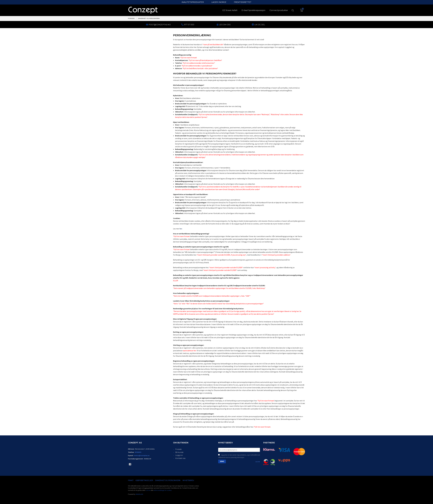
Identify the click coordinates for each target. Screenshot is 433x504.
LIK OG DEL (260, 25)
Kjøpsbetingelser (144, 480)
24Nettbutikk (139, 494)
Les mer (257, 461)
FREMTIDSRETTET (242, 2)
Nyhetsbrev (188, 480)
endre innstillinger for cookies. (163, 490)
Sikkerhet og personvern (167, 480)
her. (181, 229)
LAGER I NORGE (218, 2)
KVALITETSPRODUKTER (193, 2)
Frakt (130, 480)
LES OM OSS (225, 25)
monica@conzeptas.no (142, 455)
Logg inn (179, 455)
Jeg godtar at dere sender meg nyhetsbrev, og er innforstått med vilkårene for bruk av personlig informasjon (239, 456)
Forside (178, 449)
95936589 (138, 452)
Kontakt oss (180, 458)
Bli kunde (179, 452)
